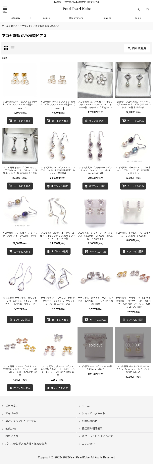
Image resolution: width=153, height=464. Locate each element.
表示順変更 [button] (139, 48)
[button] (5, 10)
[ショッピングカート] (147, 9)
